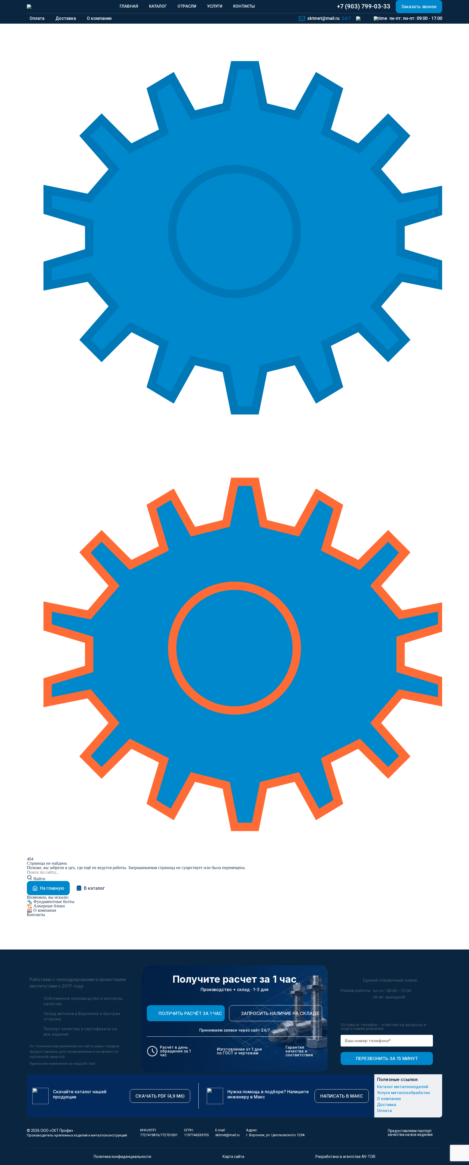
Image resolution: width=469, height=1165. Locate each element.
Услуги (214, 6)
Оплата (384, 1111)
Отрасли (187, 6)
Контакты (244, 6)
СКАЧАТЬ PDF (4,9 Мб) (160, 1096)
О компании (41, 910)
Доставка (386, 1105)
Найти (38, 878)
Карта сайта (233, 1156)
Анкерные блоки (46, 906)
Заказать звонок (419, 6)
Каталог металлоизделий (402, 1087)
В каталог (94, 888)
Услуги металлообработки (403, 1093)
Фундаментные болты (50, 901)
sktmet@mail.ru (227, 1135)
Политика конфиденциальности (122, 1156)
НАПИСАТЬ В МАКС (341, 1096)
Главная (129, 6)
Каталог (158, 6)
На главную (52, 888)
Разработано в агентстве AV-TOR (345, 1156)
